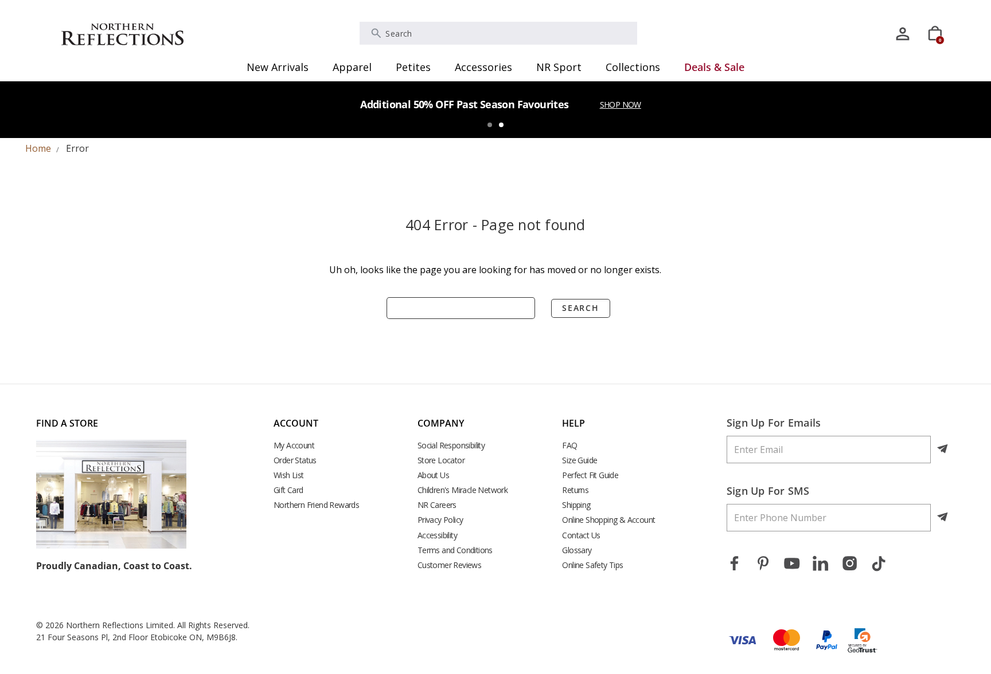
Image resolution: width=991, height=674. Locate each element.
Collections (633, 67)
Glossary (576, 550)
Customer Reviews (449, 564)
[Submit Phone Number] (943, 517)
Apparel (352, 67)
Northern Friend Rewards (316, 504)
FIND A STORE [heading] (67, 423)
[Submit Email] (943, 449)
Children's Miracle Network (463, 489)
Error (77, 148)
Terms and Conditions (455, 550)
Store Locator (441, 460)
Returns (575, 489)
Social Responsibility (451, 445)
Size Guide (579, 460)
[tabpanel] (495, 109)
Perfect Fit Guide (590, 475)
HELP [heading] (573, 423)
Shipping (576, 504)
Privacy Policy (440, 519)
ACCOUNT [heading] (296, 423)
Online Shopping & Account (608, 519)
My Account (294, 445)
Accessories (483, 67)
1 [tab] (489, 125)
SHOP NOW (620, 104)
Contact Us (581, 535)
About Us (433, 475)
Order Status (295, 460)
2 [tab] (501, 125)
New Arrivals (278, 67)
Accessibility (437, 535)
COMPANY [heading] (441, 423)
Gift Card (288, 489)
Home (38, 148)
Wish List (289, 475)
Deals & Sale (714, 67)
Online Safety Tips (592, 564)
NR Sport (559, 67)
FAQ (569, 445)
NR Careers (437, 504)
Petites (413, 67)
